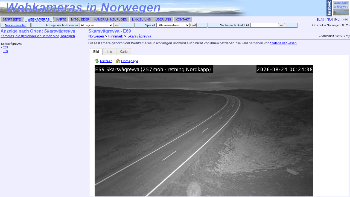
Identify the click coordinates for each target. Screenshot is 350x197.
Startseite (12, 19)
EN (320, 19)
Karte (61, 19)
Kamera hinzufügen (110, 19)
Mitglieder (80, 19)
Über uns (163, 19)
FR (345, 19)
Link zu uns (141, 19)
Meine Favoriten (15, 25)
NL (337, 19)
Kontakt (183, 19)
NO (329, 19)
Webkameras (38, 19)
